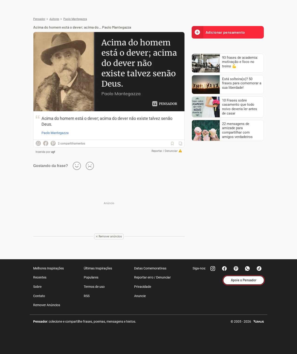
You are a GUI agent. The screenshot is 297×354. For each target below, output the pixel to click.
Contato (39, 296)
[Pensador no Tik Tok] (259, 268)
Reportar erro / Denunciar (152, 277)
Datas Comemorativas (150, 268)
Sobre (37, 286)
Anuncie (140, 296)
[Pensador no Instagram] (212, 268)
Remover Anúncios (46, 305)
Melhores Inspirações (48, 268)
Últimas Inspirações (98, 268)
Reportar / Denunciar (165, 151)
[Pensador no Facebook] (224, 268)
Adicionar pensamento (225, 32)
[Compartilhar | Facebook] (45, 143)
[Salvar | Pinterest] (53, 143)
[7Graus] (258, 321)
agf (53, 152)
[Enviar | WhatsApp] (38, 143)
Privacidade (142, 286)
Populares (91, 277)
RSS (87, 296)
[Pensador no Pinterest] (236, 268)
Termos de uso (94, 286)
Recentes (39, 277)
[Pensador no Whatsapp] (247, 268)
